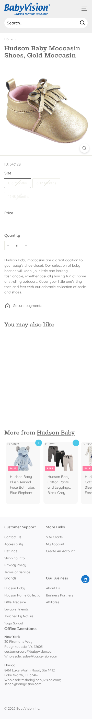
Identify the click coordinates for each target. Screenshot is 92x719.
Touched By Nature (18, 616)
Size (8, 173)
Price (8, 213)
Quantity (12, 235)
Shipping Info (14, 558)
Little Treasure (15, 602)
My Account (55, 544)
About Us (53, 588)
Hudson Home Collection (23, 595)
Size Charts (54, 537)
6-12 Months (46, 183)
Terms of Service (17, 572)
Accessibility (13, 544)
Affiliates (52, 602)
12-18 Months (18, 196)
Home (8, 39)
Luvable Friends (16, 609)
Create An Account (60, 551)
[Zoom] (84, 148)
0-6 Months (17, 183)
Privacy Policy (15, 565)
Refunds (10, 551)
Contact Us (12, 537)
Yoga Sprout (13, 623)
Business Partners (59, 595)
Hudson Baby (56, 432)
